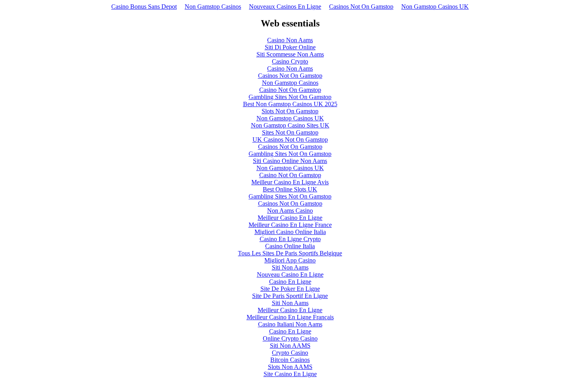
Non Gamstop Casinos (213, 6)
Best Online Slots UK (290, 189)
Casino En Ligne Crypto (290, 239)
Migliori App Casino (290, 260)
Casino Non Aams (290, 40)
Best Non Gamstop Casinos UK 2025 (290, 104)
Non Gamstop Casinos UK (435, 6)
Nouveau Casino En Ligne (290, 274)
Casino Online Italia (290, 246)
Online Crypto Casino (290, 338)
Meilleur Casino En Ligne (290, 217)
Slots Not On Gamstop (290, 111)
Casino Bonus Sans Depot (144, 6)
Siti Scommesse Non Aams (290, 54)
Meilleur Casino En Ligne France (290, 224)
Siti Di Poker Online (290, 47)
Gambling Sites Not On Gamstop (290, 97)
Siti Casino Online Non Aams (290, 160)
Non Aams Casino (290, 210)
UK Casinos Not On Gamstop (290, 139)
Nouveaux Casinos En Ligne (285, 6)
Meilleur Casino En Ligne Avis (290, 182)
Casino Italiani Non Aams (290, 324)
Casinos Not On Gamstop (361, 6)
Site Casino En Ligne (290, 374)
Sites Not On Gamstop (290, 132)
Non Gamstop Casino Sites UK (290, 125)
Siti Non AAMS (290, 345)
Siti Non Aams (290, 267)
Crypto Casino (290, 352)
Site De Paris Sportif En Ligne (290, 295)
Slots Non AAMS (290, 366)
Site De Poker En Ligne (290, 288)
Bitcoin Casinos (290, 359)
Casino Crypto (290, 61)
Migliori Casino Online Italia (290, 232)
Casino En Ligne (290, 281)
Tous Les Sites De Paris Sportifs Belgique (290, 253)
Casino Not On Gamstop (290, 89)
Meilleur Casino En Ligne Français (290, 317)
